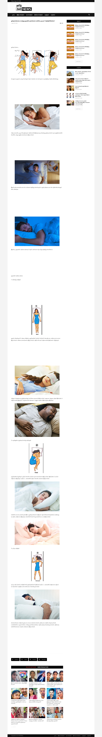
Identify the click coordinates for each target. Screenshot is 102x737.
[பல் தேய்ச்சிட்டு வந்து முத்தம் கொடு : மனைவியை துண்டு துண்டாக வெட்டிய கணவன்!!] (19, 693)
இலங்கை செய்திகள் (38, 14)
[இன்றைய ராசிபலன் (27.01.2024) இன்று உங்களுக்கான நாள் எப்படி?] (70, 34)
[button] (89, 15)
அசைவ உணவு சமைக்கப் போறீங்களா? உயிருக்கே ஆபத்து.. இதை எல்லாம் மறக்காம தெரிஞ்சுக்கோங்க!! (82, 80)
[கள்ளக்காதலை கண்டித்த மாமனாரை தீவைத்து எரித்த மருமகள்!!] (55, 712)
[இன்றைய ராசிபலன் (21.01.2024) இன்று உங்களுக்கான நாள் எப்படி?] (70, 55)
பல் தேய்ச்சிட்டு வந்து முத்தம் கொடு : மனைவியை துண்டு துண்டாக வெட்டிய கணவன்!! (18, 702)
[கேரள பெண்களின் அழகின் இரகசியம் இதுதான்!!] (70, 88)
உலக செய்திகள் (29, 14)
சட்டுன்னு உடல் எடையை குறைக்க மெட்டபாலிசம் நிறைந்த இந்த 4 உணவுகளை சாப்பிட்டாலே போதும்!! (82, 102)
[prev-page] (12, 727)
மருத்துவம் (47, 14)
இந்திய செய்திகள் (20, 14)
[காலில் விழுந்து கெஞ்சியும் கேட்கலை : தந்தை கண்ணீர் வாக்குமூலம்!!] (37, 693)
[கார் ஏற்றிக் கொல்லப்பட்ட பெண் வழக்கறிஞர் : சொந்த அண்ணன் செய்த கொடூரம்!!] (37, 676)
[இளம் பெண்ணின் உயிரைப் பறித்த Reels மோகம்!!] (19, 676)
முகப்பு (13, 14)
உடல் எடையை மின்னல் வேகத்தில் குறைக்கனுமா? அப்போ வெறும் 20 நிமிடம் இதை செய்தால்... (82, 95)
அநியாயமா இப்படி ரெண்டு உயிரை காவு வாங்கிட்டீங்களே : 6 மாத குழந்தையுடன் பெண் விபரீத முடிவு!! (54, 684)
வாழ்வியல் (53, 14)
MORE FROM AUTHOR (43, 667)
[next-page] (14, 727)
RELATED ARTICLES (31, 667)
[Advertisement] (64, 7)
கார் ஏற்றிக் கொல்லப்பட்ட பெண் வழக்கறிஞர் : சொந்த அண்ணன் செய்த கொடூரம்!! (37, 684)
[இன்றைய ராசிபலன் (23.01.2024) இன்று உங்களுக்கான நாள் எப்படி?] (70, 48)
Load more (78, 61)
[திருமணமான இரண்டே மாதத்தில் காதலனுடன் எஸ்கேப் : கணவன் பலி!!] (37, 712)
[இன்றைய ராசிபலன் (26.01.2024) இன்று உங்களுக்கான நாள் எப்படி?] (70, 41)
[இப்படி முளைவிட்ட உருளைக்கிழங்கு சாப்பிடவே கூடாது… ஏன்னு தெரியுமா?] (70, 73)
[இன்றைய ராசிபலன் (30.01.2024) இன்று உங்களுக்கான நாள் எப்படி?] (70, 27)
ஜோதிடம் (79, 21)
